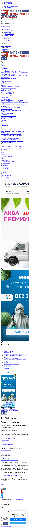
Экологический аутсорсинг (8, 142)
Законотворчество (5, 68)
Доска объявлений (5, 170)
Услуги (7, 38)
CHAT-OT (3, 172)
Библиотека (8, 32)
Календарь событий (9, 30)
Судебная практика (6, 81)
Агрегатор (8, 37)
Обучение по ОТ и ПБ (6, 109)
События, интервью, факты (8, 74)
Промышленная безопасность (8, 116)
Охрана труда (4, 70)
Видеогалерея (4, 168)
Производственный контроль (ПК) (10, 138)
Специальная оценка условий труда (10, 139)
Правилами (13, 465)
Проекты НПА (4, 79)
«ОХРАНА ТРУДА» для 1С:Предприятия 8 (12, 146)
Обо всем (3, 82)
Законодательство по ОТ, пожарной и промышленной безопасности (10, 87)
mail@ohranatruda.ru (6, 450)
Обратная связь (8, 2)
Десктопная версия (5, 455)
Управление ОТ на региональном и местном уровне (14, 72)
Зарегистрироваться (6, 526)
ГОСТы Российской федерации (9, 90)
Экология (3, 120)
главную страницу (12, 438)
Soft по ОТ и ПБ (9, 34)
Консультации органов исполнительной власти (13, 100)
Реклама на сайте (8, 3)
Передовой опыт (5, 77)
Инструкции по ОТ (6, 89)
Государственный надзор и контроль (10, 71)
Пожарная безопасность (7, 117)
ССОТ (7, 43)
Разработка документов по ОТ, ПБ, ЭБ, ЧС (12, 141)
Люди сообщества (5, 163)
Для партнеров (4, 125)
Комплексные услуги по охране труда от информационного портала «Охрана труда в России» (12, 131)
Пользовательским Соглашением (9, 475)
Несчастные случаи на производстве (10, 107)
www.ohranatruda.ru (18, 499)
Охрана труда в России (7, 444)
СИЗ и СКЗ (4, 114)
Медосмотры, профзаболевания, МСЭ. (11, 110)
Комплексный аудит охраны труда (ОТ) (11, 134)
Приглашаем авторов (6, 156)
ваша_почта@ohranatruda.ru (11, 6)
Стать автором (7, 7)
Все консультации (5, 99)
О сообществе (4, 160)
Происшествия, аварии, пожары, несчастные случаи (14, 75)
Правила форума (5, 154)
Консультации (9, 35)
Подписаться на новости (10, 4)
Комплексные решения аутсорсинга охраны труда (14, 136)
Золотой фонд (9, 41)
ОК (5, 523)
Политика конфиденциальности (9, 460)
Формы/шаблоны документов (8, 95)
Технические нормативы (7, 92)
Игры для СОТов (5, 177)
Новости (7, 29)
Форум (7, 40)
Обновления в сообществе (8, 161)
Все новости (4, 67)
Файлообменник (5, 167)
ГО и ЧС (3, 118)
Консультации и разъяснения (8, 78)
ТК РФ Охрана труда (6, 93)
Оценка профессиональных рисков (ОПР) (12, 135)
